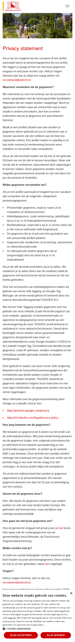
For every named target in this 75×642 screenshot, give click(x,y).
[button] (37, 629)
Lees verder (51, 624)
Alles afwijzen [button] (56, 635)
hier (60, 528)
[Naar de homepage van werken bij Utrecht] (19, 6)
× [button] (71, 593)
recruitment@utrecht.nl (17, 79)
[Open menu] (67, 6)
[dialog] (37, 616)
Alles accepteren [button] (21, 635)
